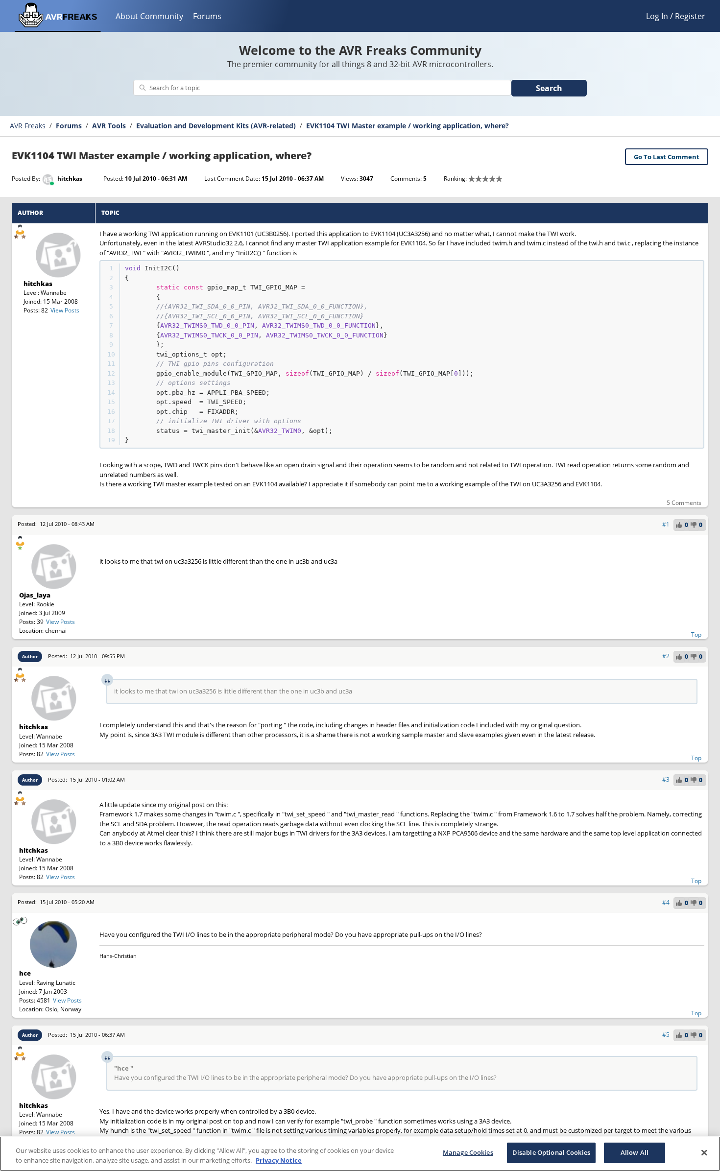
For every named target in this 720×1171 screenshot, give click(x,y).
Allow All (634, 1152)
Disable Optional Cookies (551, 1152)
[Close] (704, 1152)
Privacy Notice (279, 1160)
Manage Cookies (468, 1152)
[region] (360, 1153)
